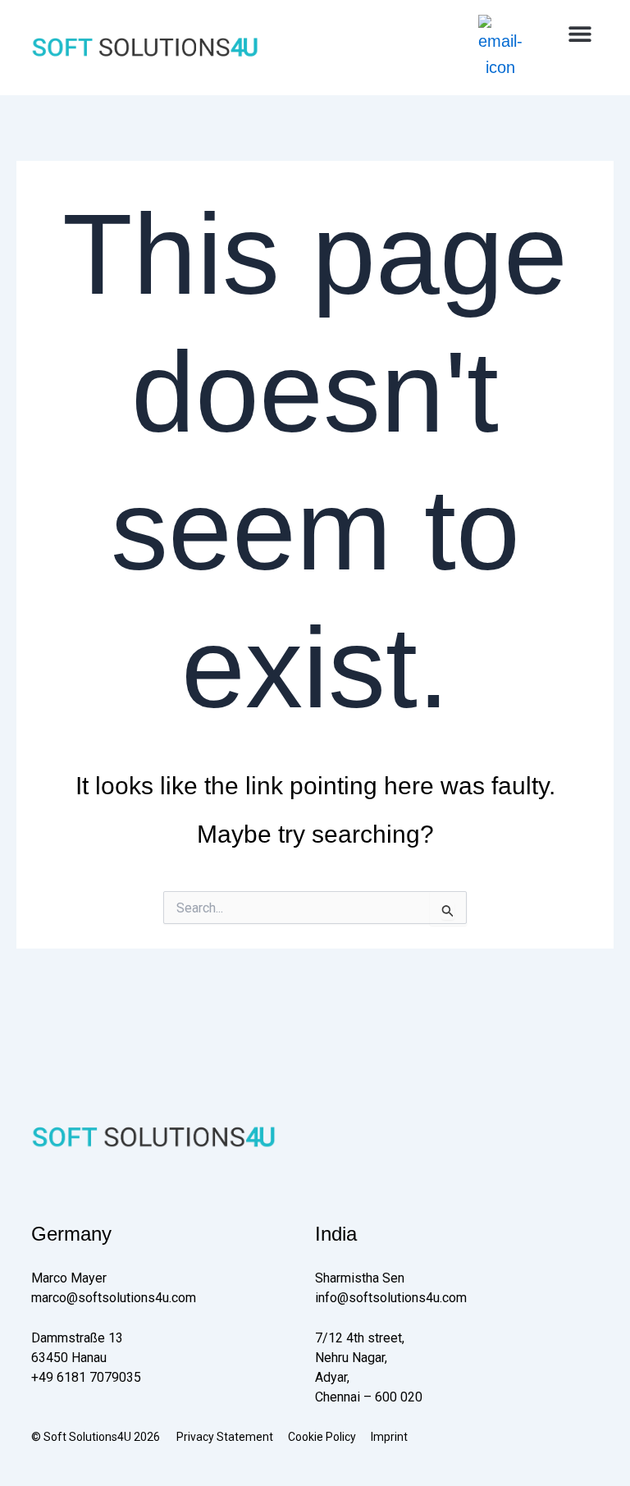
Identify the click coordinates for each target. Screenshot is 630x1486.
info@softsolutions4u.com (391, 1297)
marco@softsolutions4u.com (113, 1297)
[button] (580, 33)
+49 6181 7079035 (86, 1377)
